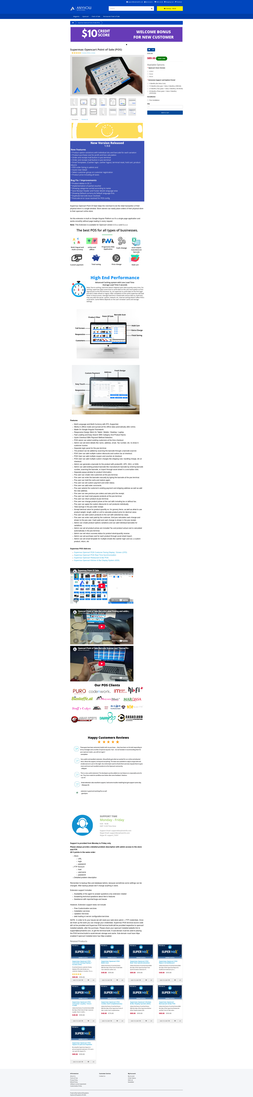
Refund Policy (74, 1082)
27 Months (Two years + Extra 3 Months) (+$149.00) (166, 89)
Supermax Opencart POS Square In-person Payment (82, 1043)
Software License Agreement (78, 1084)
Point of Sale (96, 16)
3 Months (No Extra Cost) (157, 83)
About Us (72, 1076)
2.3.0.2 (151, 71)
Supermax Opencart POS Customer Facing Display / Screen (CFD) (82, 962)
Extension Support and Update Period (161, 80)
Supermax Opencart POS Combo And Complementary (111, 1003)
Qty (148, 104)
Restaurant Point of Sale (111, 16)
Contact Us (102, 1076)
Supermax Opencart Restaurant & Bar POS (167, 1003)
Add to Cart (165, 113)
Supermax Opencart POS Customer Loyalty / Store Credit (81, 1003)
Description (75, 119)
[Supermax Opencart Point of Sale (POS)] (107, 75)
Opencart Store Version (156, 68)
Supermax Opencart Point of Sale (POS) (89, 23)
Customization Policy (76, 1086)
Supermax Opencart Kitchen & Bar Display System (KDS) (140, 1003)
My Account (131, 1076)
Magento (76, 16)
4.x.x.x (151, 76)
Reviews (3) (85, 119)
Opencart (85, 16)
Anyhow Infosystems (83, 1093)
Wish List (130, 1080)
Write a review (91, 53)
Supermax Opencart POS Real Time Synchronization (140, 962)
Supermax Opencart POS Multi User (110, 962)
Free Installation (154, 100)
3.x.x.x (151, 74)
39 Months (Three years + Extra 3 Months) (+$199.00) (163, 92)
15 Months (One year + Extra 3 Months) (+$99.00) (165, 86)
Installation (151, 97)
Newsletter (131, 1082)
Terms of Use (74, 1078)
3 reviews (83, 53)
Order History (132, 1078)
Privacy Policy (74, 1080)
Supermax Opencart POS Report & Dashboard (168, 962)
